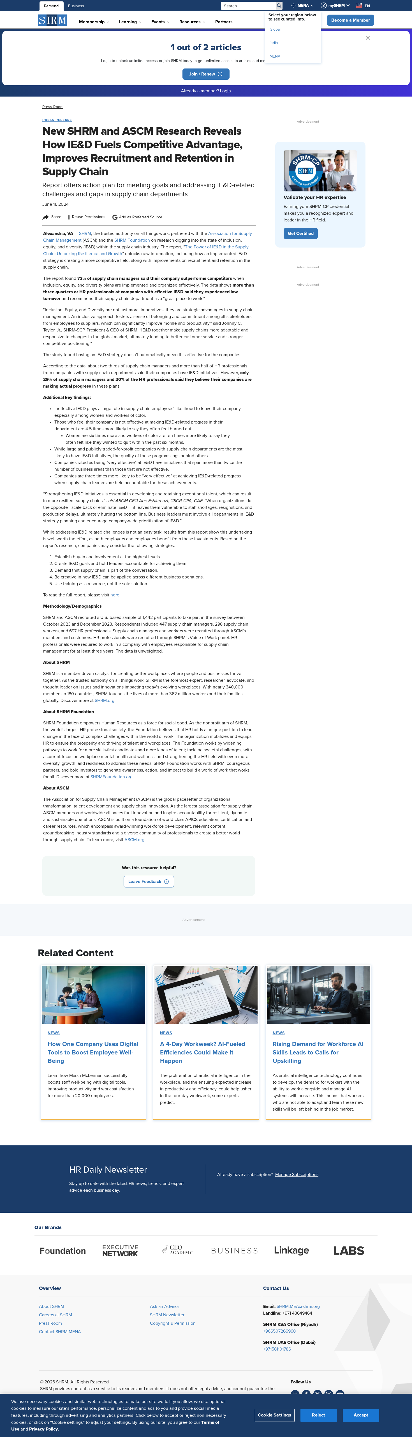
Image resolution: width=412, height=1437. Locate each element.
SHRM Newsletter (167, 1315)
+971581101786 (277, 1349)
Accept (361, 1415)
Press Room (50, 1323)
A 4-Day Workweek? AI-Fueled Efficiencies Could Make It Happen (202, 1052)
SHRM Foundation (132, 240)
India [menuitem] (274, 43)
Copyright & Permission (173, 1323)
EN (367, 5)
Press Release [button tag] (57, 120)
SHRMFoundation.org (112, 777)
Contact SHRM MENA (60, 1332)
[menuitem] (305, 5)
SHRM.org (104, 700)
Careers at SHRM (55, 1315)
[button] (350, 20)
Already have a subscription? (245, 1174)
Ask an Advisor (164, 1306)
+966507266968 (279, 1331)
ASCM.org (134, 840)
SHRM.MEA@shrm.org (298, 1306)
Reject (318, 1415)
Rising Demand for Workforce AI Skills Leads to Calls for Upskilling (318, 1052)
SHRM (85, 233)
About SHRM (51, 1306)
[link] (52, 106)
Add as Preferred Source (140, 217)
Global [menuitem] (275, 29)
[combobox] (363, 5)
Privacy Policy (43, 1429)
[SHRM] (53, 20)
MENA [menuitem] (275, 56)
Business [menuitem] (76, 6)
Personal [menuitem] (51, 6)
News (54, 1033)
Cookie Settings (274, 1415)
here (114, 595)
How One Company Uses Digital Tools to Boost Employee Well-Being (93, 1052)
